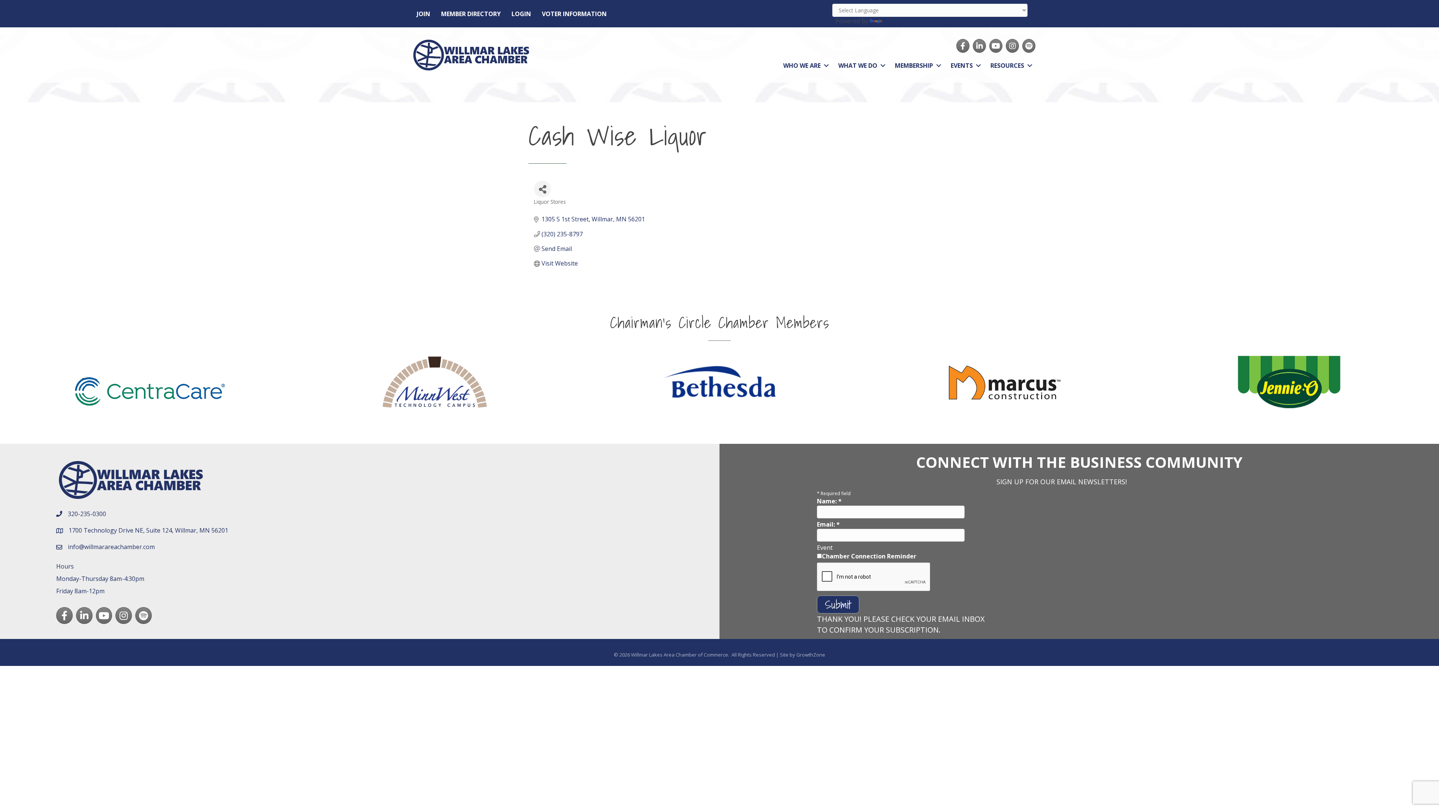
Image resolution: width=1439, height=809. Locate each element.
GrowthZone (810, 654)
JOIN (423, 14)
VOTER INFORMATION (574, 14)
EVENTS (962, 65)
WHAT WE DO (857, 65)
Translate (897, 21)
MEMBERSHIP (914, 65)
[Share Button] (542, 189)
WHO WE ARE (802, 65)
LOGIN (521, 14)
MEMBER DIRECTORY (471, 14)
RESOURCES (1007, 65)
